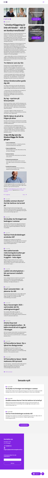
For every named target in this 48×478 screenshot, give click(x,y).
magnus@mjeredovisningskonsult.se (12, 449)
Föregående (7, 194)
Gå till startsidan (8, 371)
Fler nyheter (24, 425)
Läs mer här (36, 19)
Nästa (24, 194)
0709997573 (8, 446)
